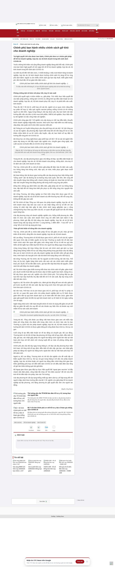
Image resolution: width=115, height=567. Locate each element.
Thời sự (23, 31)
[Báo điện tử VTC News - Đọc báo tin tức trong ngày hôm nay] (26, 26)
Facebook (31, 430)
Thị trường (15, 39)
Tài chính (37, 39)
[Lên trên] (111, 563)
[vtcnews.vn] (31, 427)
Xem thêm (42, 501)
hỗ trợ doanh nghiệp (29, 422)
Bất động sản (24, 39)
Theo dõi (80, 561)
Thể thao (44, 31)
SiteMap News (60, 516)
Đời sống (91, 31)
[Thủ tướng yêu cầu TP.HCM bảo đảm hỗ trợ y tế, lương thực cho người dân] (20, 398)
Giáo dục (57, 31)
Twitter (38, 430)
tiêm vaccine (17, 422)
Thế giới (51, 31)
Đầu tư (32, 39)
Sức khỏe (84, 31)
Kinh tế (38, 31)
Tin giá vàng (59, 39)
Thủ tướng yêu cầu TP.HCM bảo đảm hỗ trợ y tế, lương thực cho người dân (49, 394)
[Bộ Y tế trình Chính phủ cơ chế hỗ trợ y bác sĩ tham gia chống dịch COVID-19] (20, 413)
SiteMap (53, 516)
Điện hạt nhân (68, 39)
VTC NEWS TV (30, 31)
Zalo (46, 430)
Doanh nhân (45, 39)
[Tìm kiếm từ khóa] (97, 25)
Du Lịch (52, 39)
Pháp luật (65, 31)
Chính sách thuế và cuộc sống (29, 44)
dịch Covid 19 (41, 422)
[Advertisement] (89, 69)
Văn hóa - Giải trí (75, 31)
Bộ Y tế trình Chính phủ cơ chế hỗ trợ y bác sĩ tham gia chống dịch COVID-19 (50, 409)
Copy (53, 430)
